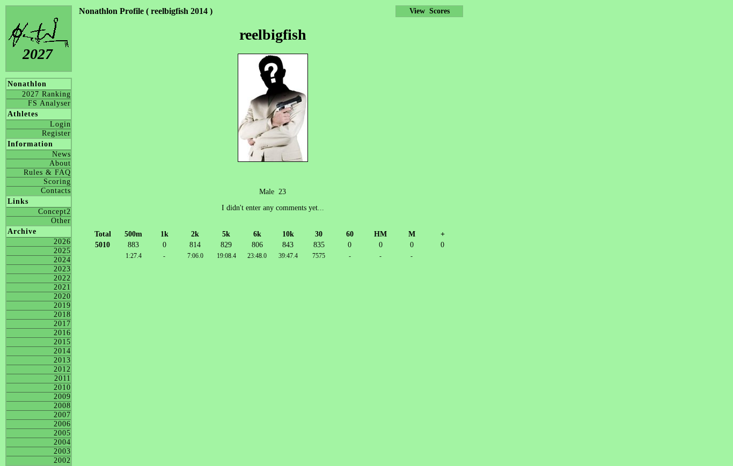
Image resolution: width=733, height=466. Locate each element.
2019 (62, 305)
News (61, 154)
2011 (62, 378)
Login (60, 124)
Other (61, 221)
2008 (62, 406)
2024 (62, 260)
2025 (62, 251)
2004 (62, 442)
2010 (62, 387)
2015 (62, 342)
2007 (62, 415)
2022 (62, 278)
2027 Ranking (46, 94)
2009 (62, 397)
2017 (62, 324)
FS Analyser (49, 103)
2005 (62, 433)
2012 (62, 369)
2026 (62, 242)
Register (56, 133)
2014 (62, 351)
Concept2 (54, 212)
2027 (38, 54)
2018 (62, 314)
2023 (62, 269)
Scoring (57, 181)
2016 (62, 333)
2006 (62, 424)
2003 (62, 451)
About (60, 163)
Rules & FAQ (47, 172)
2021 (62, 287)
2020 (62, 296)
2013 (62, 360)
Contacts (56, 191)
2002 (62, 460)
